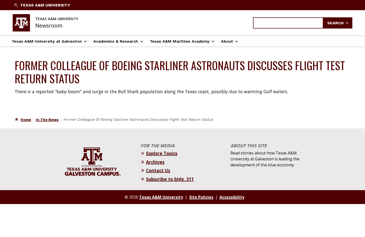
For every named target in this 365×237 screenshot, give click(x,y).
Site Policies (201, 197)
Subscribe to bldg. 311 (170, 179)
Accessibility (231, 197)
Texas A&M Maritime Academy (180, 41)
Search (336, 23)
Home (26, 119)
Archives (155, 162)
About (227, 41)
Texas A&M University (45, 5)
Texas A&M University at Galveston (47, 41)
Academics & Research (115, 41)
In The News (47, 119)
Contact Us (158, 170)
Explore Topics (161, 153)
